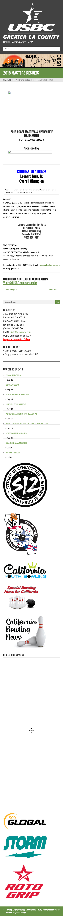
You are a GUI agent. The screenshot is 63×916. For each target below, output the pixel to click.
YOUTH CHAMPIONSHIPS (16, 433)
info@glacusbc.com (21, 332)
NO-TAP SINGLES (13, 453)
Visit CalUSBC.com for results (20, 282)
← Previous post (10, 290)
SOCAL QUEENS (12, 385)
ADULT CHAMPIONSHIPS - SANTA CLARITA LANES (27, 424)
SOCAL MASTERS (13, 375)
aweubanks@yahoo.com (49, 265)
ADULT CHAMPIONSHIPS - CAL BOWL (21, 414)
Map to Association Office (16, 339)
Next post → (54, 290)
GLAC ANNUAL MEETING (16, 443)
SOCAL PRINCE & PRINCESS (17, 394)
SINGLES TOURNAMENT (16, 404)
